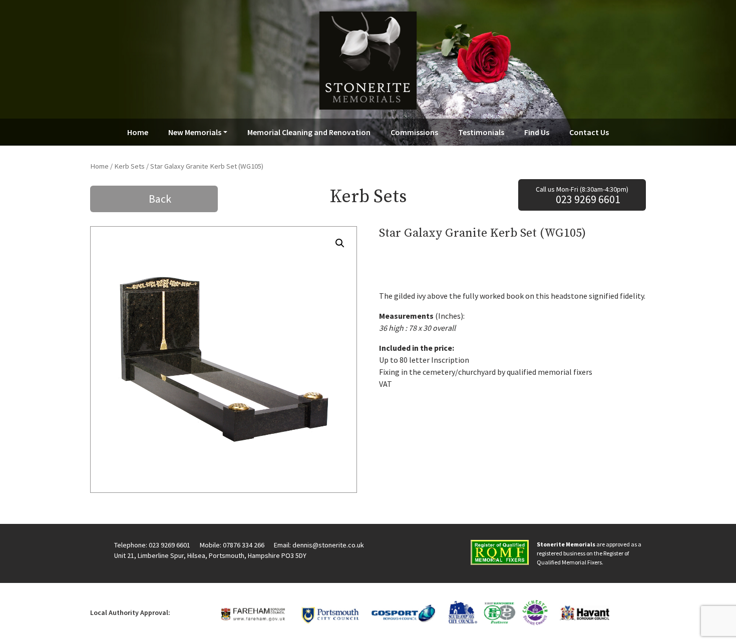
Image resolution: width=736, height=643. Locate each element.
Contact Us (589, 132)
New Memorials (194, 132)
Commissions (414, 132)
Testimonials (481, 132)
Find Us (536, 132)
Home (137, 132)
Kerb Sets (129, 166)
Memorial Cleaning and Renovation (309, 132)
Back (160, 199)
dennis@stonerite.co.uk (328, 544)
